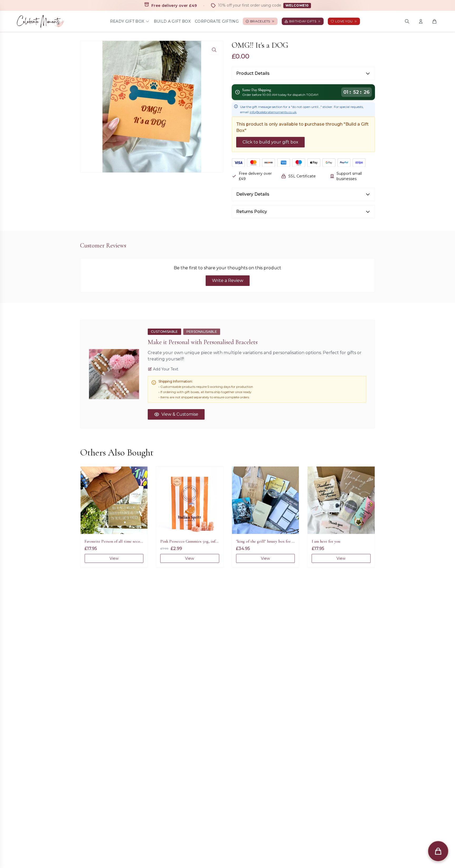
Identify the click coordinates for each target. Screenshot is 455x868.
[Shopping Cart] (434, 21)
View (114, 558)
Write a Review (227, 280)
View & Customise (179, 414)
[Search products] (407, 21)
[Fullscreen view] (214, 49)
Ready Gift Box (127, 21)
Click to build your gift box (270, 142)
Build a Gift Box (172, 21)
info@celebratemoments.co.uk (273, 112)
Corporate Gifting (217, 21)
